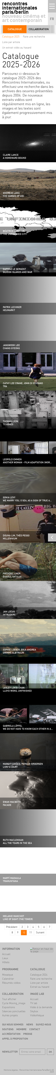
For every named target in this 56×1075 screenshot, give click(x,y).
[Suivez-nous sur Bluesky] (24, 1060)
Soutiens (7, 1029)
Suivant (40, 932)
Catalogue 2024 (38, 974)
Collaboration (39, 29)
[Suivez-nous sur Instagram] (32, 1060)
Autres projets (10, 1015)
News (29, 1024)
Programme (10, 969)
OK (50, 1051)
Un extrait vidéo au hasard (16, 47)
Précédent (11, 927)
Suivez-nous (43, 1024)
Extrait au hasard (39, 986)
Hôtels (5, 962)
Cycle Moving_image (13, 1003)
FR (52, 19)
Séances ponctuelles (13, 1011)
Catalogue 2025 (10, 36)
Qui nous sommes (12, 1024)
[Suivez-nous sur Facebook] (16, 1060)
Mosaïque (7, 974)
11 (30, 932)
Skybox (34, 1011)
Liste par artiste (11, 42)
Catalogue (15, 29)
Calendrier (8, 978)
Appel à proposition (15, 1038)
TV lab (33, 1003)
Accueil (6, 954)
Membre (21, 1029)
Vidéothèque (37, 1015)
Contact (34, 1029)
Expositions (8, 1007)
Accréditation (11, 1033)
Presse (27, 1033)
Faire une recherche (34, 36)
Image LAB (37, 994)
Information (11, 949)
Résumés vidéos (11, 982)
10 (24, 932)
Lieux (5, 958)
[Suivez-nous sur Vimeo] (40, 1060)
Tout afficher (9, 999)
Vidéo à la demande (41, 1007)
